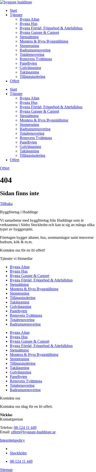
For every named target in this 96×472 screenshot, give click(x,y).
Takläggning (29, 72)
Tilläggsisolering (32, 76)
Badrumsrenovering (35, 50)
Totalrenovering (32, 54)
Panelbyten (28, 63)
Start (13, 10)
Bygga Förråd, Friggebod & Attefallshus (51, 28)
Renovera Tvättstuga (36, 59)
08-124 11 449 (25, 427)
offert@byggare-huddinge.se (33, 432)
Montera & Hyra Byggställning (44, 41)
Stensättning (29, 37)
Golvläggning (30, 68)
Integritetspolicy (12, 440)
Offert (14, 81)
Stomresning (29, 46)
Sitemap (6, 470)
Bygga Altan (29, 19)
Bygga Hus (28, 24)
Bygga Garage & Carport (39, 32)
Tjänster (16, 15)
